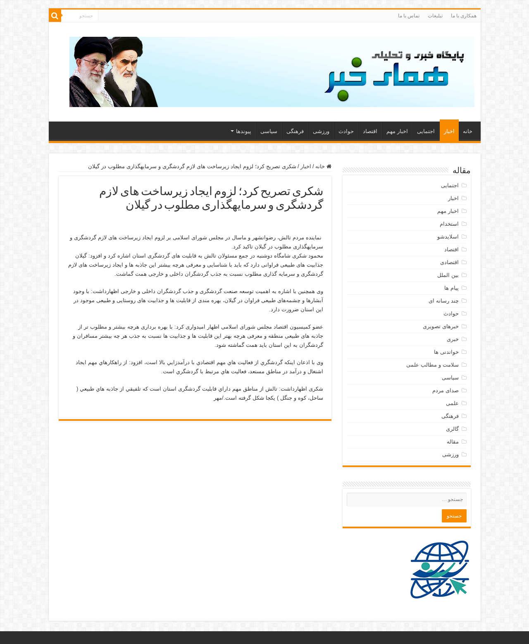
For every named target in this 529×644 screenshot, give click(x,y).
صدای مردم (445, 390)
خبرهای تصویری (441, 326)
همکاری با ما (464, 16)
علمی (452, 403)
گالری (452, 429)
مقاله (453, 442)
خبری (453, 339)
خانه (467, 131)
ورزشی (321, 131)
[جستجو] (55, 16)
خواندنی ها (446, 352)
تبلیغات (435, 16)
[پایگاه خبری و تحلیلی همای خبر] (271, 70)
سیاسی (268, 131)
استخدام (449, 224)
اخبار (449, 131)
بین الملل (448, 275)
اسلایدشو (448, 237)
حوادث (346, 131)
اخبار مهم (397, 131)
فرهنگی (295, 131)
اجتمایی (426, 131)
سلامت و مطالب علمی (432, 365)
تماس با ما (408, 16)
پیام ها (451, 288)
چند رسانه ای (444, 301)
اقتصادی (449, 262)
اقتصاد (370, 131)
